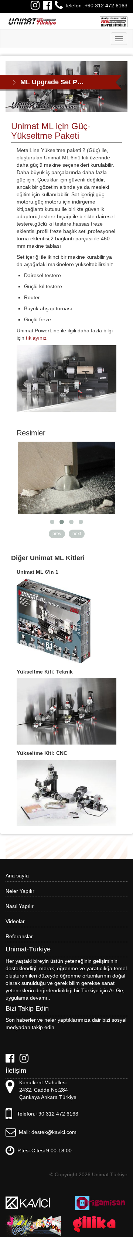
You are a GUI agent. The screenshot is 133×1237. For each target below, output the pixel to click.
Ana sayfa (17, 876)
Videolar (15, 921)
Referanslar (19, 936)
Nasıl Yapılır (20, 906)
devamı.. (40, 998)
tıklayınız (36, 338)
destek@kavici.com (53, 1132)
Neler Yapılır (20, 891)
